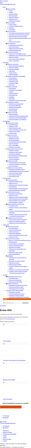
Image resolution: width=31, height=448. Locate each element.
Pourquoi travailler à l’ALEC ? (16, 26)
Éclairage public (13, 242)
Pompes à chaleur (13, 83)
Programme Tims (13, 205)
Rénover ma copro (12, 135)
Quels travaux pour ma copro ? (15, 148)
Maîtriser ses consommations (14, 167)
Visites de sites (13, 72)
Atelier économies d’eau (15, 50)
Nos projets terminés (12, 52)
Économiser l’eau (13, 109)
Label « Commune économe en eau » (18, 235)
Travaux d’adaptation (14, 159)
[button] (4, 301)
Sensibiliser (10, 256)
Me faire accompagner (14, 147)
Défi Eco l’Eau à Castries (15, 264)
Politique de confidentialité (9, 434)
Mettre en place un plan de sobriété (18, 36)
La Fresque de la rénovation (16, 45)
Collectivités (6, 224)
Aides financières (13, 114)
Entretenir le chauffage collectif (17, 169)
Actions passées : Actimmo (16, 202)
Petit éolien (12, 85)
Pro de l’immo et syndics (13, 192)
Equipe (10, 10)
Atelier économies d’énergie (16, 48)
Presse (4, 437)
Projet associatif (13, 15)
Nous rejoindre (11, 22)
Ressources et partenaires (15, 281)
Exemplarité (12, 29)
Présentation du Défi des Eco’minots (18, 285)
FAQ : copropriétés (14, 145)
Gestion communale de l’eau (16, 245)
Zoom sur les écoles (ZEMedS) (17, 59)
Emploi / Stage (12, 24)
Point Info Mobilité (13, 67)
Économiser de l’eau (14, 176)
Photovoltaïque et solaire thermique (18, 155)
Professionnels (6, 178)
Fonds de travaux (13, 166)
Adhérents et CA (13, 19)
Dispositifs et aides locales (15, 252)
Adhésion (11, 28)
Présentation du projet (14, 292)
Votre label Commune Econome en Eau (19, 34)
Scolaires (5, 275)
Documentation (13, 186)
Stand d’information (14, 47)
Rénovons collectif (13, 57)
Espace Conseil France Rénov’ (16, 66)
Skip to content (4, 0)
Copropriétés (6, 121)
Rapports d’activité (13, 17)
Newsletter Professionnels (15, 181)
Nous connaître (11, 9)
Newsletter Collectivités (15, 233)
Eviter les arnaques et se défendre (17, 119)
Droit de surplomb (13, 143)
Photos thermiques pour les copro (17, 129)
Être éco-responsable (14, 41)
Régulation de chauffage (15, 107)
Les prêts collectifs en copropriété (17, 164)
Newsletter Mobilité (14, 69)
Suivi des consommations (15, 173)
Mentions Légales (7, 432)
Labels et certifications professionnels (18, 116)
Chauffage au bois (13, 81)
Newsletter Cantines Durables (16, 295)
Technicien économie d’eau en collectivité (19, 33)
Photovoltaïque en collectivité (16, 243)
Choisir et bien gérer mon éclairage (18, 219)
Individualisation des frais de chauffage (19, 171)
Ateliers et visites (13, 126)
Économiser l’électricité (15, 105)
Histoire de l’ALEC (13, 14)
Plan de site (6, 430)
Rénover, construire (12, 86)
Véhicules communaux (14, 247)
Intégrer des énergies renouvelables (16, 76)
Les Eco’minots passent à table (15, 290)
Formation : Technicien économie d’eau (19, 269)
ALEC (4, 7)
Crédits (5, 435)
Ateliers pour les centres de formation (18, 185)
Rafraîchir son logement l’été (16, 104)
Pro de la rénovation (12, 180)
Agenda (11, 12)
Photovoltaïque (13, 78)
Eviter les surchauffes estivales (17, 221)
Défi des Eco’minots (14, 262)
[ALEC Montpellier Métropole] (7, 4)
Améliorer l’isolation (14, 150)
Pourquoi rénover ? (14, 136)
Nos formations (11, 31)
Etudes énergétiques (14, 140)
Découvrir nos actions (12, 64)
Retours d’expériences (14, 254)
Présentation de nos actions (14, 276)
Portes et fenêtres (13, 93)
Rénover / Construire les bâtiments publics (19, 240)
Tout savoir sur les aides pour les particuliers (14, 360)
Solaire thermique (13, 79)
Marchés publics (7, 439)
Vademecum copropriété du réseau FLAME (20, 55)
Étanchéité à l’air (13, 95)
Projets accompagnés (14, 131)
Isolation (11, 91)
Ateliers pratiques (13, 74)
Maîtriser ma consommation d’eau (17, 223)
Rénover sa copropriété (9, 379)
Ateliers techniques (14, 231)
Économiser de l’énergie (15, 174)
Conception (12, 98)
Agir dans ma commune (13, 238)
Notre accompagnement (15, 230)
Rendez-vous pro (13, 183)
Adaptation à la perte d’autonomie (17, 100)
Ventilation (11, 97)
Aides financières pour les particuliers (18, 188)
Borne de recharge (13, 157)
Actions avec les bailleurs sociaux (17, 53)
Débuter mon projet (14, 138)
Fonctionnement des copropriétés (17, 142)
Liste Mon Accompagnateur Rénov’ (18, 117)
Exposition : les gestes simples (17, 261)
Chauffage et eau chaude (15, 90)
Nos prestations (11, 43)
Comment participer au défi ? (16, 287)
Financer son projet (12, 112)
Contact (5, 299)
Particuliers (6, 62)
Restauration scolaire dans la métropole (19, 297)
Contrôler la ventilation (14, 154)
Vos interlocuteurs (13, 124)
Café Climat (12, 71)
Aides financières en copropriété (17, 162)
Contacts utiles (13, 133)
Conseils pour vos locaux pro (14, 218)
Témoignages (12, 88)
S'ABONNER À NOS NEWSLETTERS (11, 407)
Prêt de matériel (13, 110)
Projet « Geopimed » (14, 60)
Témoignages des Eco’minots (16, 288)
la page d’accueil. (10, 318)
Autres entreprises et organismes (15, 204)
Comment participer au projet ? (17, 294)
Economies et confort (12, 102)
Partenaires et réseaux (14, 21)
